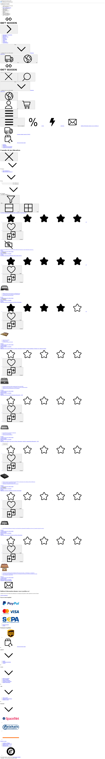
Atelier (4, 40)
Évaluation (3, 193)
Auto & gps (5, 39)
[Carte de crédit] (11, 615)
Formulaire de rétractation (7, 681)
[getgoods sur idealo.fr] (11, 739)
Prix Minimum (15, 182)
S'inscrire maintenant (4, 595)
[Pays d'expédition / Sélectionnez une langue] (9, 96)
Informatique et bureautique (7, 34)
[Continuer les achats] (9, 29)
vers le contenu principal (7, 7)
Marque (2, 168)
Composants (5, 41)
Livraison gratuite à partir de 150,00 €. (23, 134)
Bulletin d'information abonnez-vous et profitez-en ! (90, 125)
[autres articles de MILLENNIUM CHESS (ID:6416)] (5, 444)
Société (4, 661)
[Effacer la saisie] (9, 77)
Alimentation (5, 38)
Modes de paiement (6, 678)
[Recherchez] (26, 77)
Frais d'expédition (6, 679)
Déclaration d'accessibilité (7, 745)
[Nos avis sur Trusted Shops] (11, 755)
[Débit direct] (11, 623)
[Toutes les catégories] (9, 113)
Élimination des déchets (7, 662)
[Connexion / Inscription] (8, 108)
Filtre (2, 203)
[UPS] (11, 637)
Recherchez (5, 9)
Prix (2, 181)
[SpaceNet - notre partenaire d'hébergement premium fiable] (11, 722)
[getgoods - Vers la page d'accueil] (8, 24)
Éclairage (4, 37)
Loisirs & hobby (5, 42)
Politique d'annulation (6, 680)
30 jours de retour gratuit (21, 142)
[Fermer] (9, 156)
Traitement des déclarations (7, 698)
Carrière (4, 663)
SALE (42, 125)
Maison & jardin (5, 36)
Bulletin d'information (6, 682)
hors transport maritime (17, 757)
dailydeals (62, 125)
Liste (18, 211)
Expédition (4, 252)
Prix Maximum (15, 184)
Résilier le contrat (6, 699)
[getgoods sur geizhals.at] (11, 730)
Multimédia (5, 35)
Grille (37, 211)
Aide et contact (5, 697)
